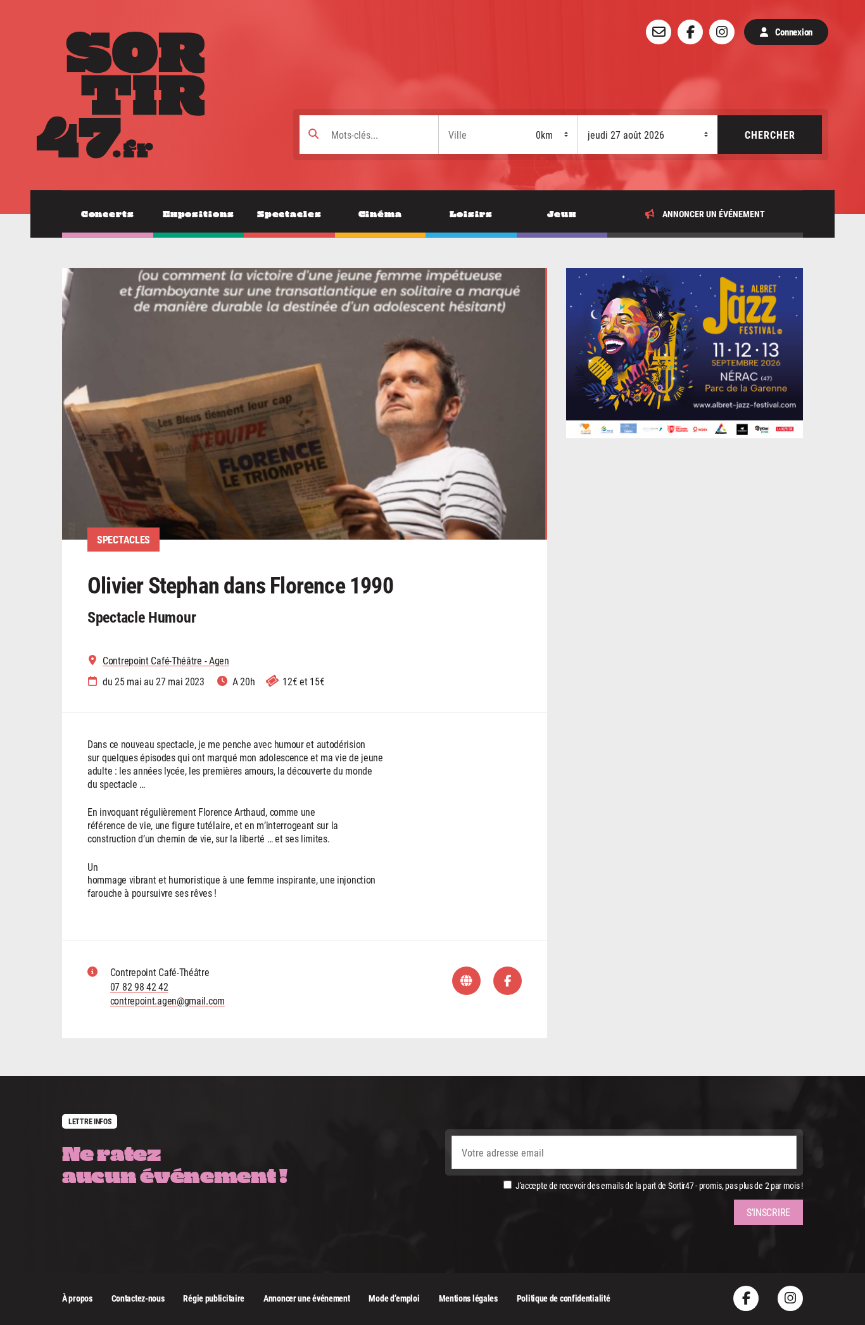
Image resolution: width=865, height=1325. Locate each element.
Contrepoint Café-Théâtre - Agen (166, 660)
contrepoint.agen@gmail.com (167, 1000)
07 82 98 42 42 (139, 986)
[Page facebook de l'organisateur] (507, 981)
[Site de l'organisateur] (466, 981)
